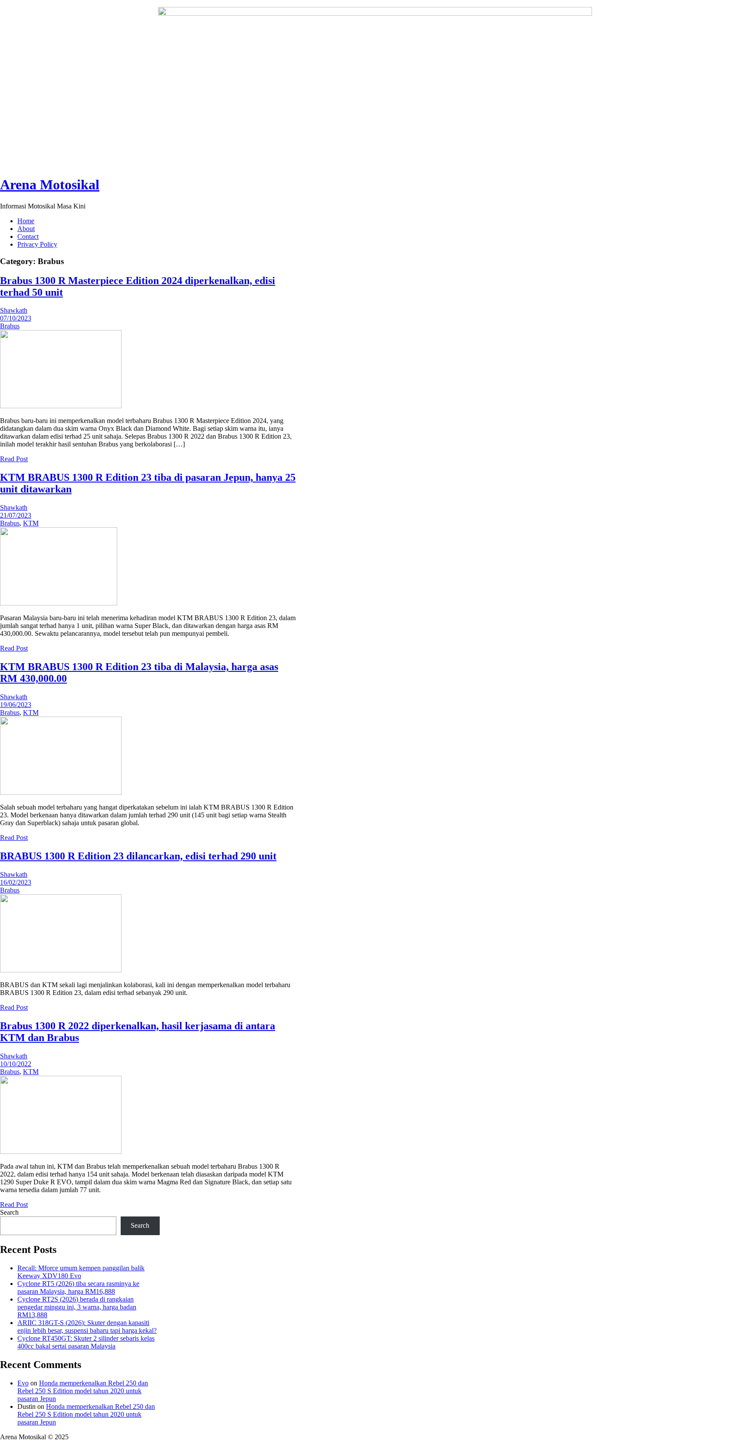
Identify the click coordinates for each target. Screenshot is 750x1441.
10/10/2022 (15, 1064)
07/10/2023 (15, 318)
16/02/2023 (15, 882)
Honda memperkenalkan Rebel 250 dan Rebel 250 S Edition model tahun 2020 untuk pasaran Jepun (82, 1390)
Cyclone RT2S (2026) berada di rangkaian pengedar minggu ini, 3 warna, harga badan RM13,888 (76, 1307)
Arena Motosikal (49, 184)
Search (9, 1212)
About (26, 228)
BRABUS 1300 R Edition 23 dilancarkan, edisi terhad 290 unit (138, 856)
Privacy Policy (37, 244)
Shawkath (13, 310)
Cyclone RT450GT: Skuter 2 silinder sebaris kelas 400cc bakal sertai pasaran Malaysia (86, 1342)
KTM (31, 523)
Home (25, 221)
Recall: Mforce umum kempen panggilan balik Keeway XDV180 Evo (81, 1271)
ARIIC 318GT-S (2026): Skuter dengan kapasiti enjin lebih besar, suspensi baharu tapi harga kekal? (87, 1326)
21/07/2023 (15, 515)
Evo (23, 1383)
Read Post (14, 459)
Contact (28, 236)
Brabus (10, 326)
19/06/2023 (15, 704)
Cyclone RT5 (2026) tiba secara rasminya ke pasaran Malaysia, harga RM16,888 (78, 1287)
